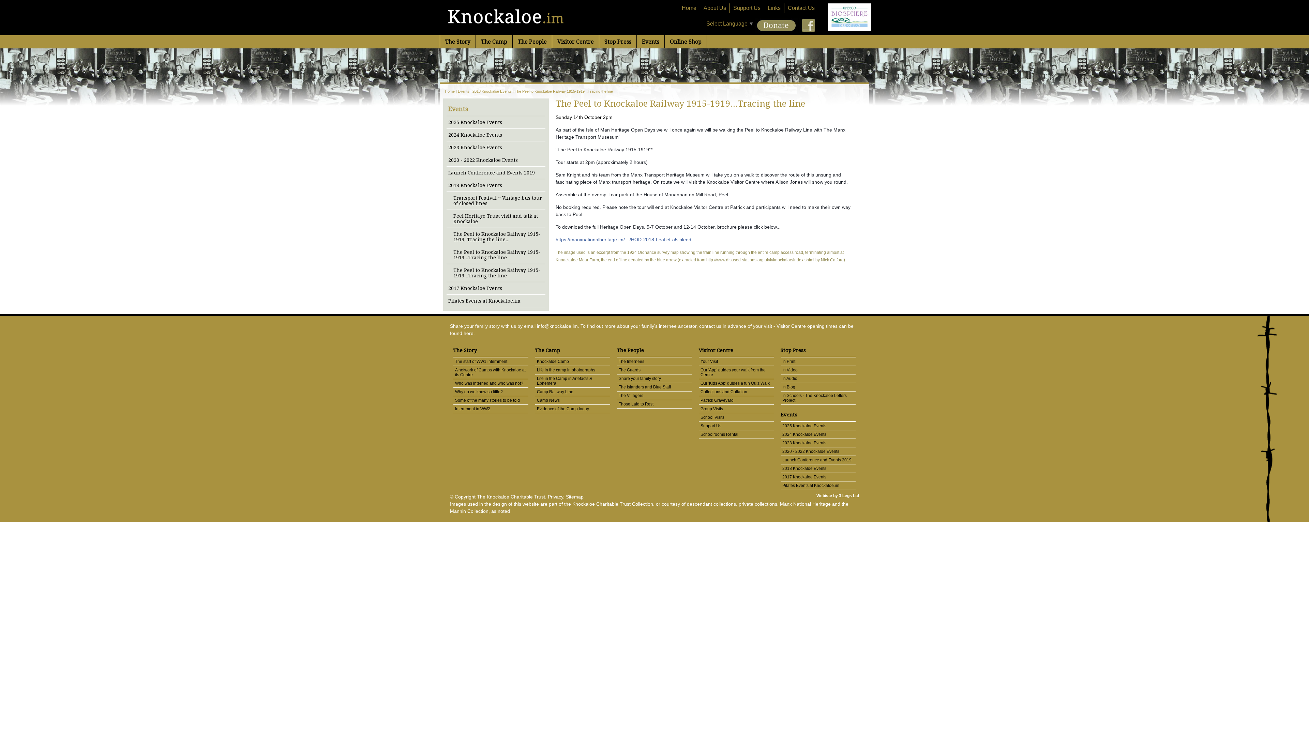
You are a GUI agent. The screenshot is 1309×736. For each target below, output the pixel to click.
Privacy (555, 497)
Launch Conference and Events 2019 (491, 172)
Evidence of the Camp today (563, 409)
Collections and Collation (724, 391)
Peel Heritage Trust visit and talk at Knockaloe (495, 218)
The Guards (630, 370)
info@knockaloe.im (557, 326)
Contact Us (801, 8)
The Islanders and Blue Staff (645, 387)
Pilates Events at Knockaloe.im (484, 301)
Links (774, 8)
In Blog (788, 387)
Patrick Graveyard (717, 400)
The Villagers (631, 395)
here (468, 333)
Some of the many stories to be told (487, 400)
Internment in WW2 (472, 409)
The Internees (631, 361)
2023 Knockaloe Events (475, 147)
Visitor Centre (575, 42)
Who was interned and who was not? (489, 383)
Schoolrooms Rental (719, 434)
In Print (788, 361)
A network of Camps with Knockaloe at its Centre (490, 372)
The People (532, 42)
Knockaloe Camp (553, 361)
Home (689, 8)
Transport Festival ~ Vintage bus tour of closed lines (497, 200)
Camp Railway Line (555, 391)
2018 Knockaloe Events (492, 91)
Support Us (747, 8)
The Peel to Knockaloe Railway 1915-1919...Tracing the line (564, 91)
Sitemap (575, 497)
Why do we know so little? (479, 391)
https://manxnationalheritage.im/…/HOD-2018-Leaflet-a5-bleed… (626, 239)
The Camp (494, 42)
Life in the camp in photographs (566, 370)
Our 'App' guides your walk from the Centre (733, 372)
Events (650, 42)
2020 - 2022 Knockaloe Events (483, 160)
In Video (790, 370)
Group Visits (712, 409)
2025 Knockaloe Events (475, 122)
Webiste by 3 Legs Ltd (837, 495)
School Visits (712, 417)
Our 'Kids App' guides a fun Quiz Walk (735, 383)
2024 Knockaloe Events (475, 135)
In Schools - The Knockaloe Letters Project (814, 398)
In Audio (789, 378)
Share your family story (640, 378)
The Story (457, 42)
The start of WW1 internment (481, 361)
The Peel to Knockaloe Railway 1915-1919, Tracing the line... (496, 236)
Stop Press (617, 42)
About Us (715, 8)
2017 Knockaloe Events (475, 288)
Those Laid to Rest (636, 404)
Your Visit (709, 361)
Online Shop (686, 42)
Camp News (548, 400)
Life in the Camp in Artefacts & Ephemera (564, 381)
